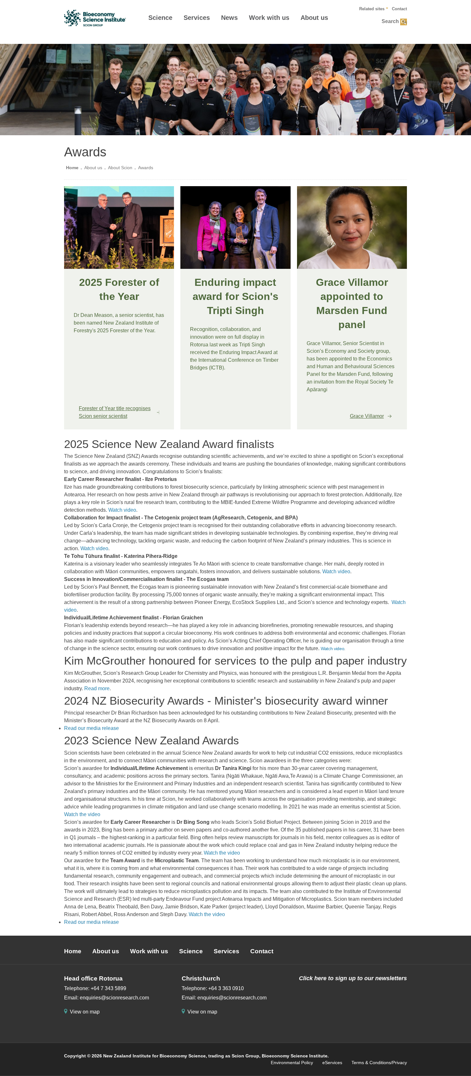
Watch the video (82, 814)
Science (160, 17)
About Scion (120, 167)
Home (72, 167)
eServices (332, 1062)
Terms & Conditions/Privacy (379, 1062)
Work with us (269, 17)
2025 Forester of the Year (119, 289)
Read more (97, 688)
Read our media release (91, 728)
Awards (145, 167)
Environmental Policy (292, 1062)
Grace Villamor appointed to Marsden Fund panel (352, 303)
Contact (399, 8)
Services (197, 17)
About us (314, 17)
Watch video (122, 510)
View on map (85, 1011)
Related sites (371, 8)
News (229, 17)
